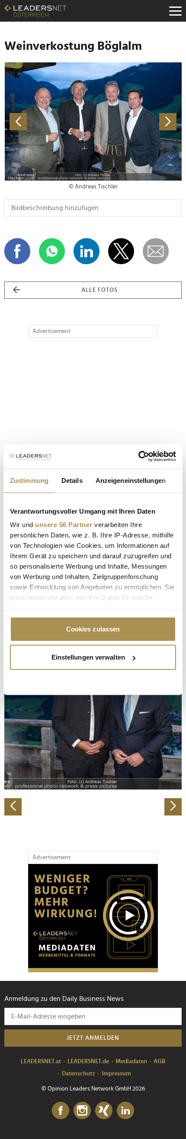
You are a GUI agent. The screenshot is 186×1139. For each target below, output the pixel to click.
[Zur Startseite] (35, 10)
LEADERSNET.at (41, 1061)
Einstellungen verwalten (88, 657)
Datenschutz (78, 1074)
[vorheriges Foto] (48, 121)
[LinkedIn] (125, 1111)
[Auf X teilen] (121, 251)
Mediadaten (131, 1061)
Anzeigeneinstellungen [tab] (131, 480)
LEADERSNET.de (88, 1061)
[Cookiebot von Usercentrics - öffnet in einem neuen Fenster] (138, 456)
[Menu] (175, 11)
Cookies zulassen (93, 628)
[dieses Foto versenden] (156, 251)
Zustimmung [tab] (29, 480)
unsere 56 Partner (64, 524)
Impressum (116, 1074)
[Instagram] (82, 1111)
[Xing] (103, 1111)
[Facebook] (60, 1111)
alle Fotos (99, 290)
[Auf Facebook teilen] (17, 251)
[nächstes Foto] (137, 121)
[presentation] (13, 806)
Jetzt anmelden (93, 1038)
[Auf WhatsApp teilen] (52, 251)
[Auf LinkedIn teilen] (86, 251)
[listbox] (93, 729)
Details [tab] (72, 480)
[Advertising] (93, 918)
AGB (159, 1061)
